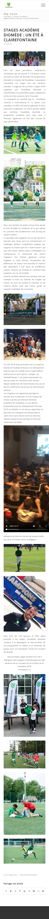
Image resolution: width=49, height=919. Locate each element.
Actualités (8, 44)
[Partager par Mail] (43, 891)
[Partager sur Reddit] (38, 891)
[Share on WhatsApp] (15, 891)
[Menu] (41, 5)
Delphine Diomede (30, 875)
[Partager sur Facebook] (6, 891)
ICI (30, 669)
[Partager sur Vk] (34, 891)
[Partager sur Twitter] (11, 891)
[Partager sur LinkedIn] (24, 891)
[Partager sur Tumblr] (29, 891)
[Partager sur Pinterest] (20, 891)
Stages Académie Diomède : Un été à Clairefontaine (23, 34)
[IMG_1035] (24, 58)
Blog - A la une (10, 13)
